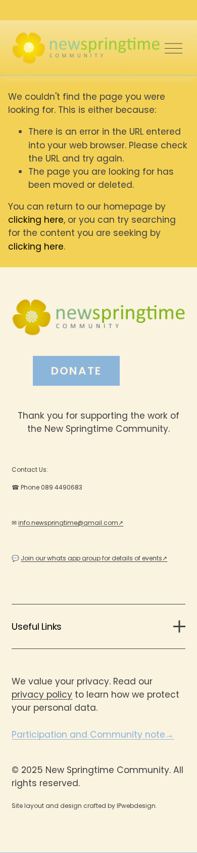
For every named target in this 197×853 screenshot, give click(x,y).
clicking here (36, 220)
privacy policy (42, 694)
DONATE (76, 371)
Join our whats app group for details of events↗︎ (94, 558)
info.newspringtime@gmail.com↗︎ (70, 522)
